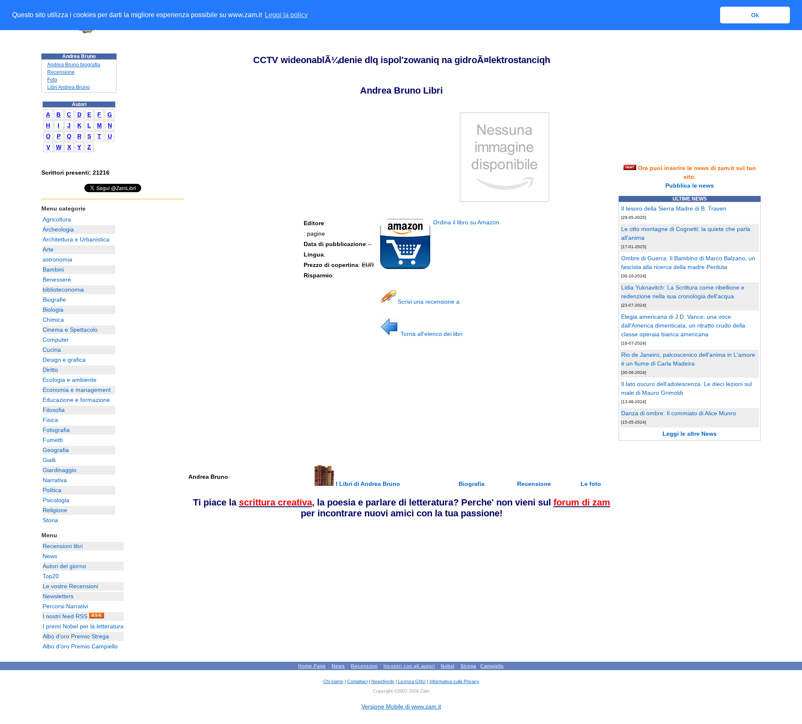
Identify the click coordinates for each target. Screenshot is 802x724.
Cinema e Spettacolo (70, 329)
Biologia (53, 309)
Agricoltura (57, 219)
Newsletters (58, 596)
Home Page (312, 665)
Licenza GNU (412, 681)
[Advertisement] (249, 405)
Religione (55, 510)
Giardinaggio (59, 470)
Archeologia (58, 229)
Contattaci (357, 681)
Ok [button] (755, 15)
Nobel (447, 665)
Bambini (53, 269)
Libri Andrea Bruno (68, 87)
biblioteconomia (63, 289)
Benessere (57, 279)
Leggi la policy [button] (286, 14)
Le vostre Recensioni (70, 586)
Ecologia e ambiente (69, 379)
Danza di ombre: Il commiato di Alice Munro (678, 413)
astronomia (57, 259)
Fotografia (56, 430)
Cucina (52, 349)
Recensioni (364, 665)
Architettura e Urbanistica (76, 239)
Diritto (50, 369)
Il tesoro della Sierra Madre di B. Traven (673, 208)
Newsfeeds (382, 681)
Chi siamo (333, 681)
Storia (50, 520)
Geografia (56, 450)
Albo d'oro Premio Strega (76, 636)
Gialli (49, 460)
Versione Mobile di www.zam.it (401, 706)
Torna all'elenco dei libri (430, 333)
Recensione (61, 72)
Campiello (492, 665)
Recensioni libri (63, 546)
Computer (56, 339)
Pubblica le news (689, 185)
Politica (52, 490)
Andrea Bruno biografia (73, 65)
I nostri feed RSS (66, 616)
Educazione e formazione (76, 399)
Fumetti (53, 440)
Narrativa (55, 480)
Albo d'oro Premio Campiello (80, 646)
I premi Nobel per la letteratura (83, 626)
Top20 (51, 576)
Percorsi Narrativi (65, 606)
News (50, 556)
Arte (48, 249)
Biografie (54, 299)
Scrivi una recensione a (428, 301)
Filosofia (54, 409)
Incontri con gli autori (409, 665)
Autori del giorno (64, 566)
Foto (52, 80)
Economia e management (77, 389)
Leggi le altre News (689, 433)
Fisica (50, 420)
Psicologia (56, 500)
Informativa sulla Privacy (454, 681)
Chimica (53, 319)
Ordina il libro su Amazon (465, 222)
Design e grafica (64, 359)
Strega (468, 665)
